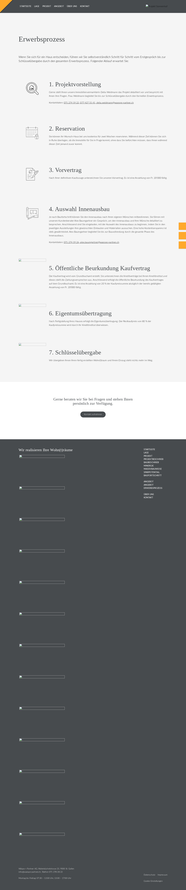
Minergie (149, 466)
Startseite (25, 6)
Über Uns (72, 6)
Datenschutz (149, 875)
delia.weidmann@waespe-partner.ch (115, 103)
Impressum (162, 875)
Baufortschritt (153, 476)
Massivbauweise (153, 469)
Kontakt (84, 6)
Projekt (46, 6)
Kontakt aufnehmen (93, 414)
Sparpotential (152, 472)
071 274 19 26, (72, 242)
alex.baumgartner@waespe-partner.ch (99, 242)
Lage (36, 6)
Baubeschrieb (151, 462)
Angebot (59, 6)
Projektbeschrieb (153, 459)
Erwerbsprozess (153, 488)
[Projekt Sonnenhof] (156, 6)
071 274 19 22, (72, 103)
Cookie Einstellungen (153, 881)
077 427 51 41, (88, 103)
